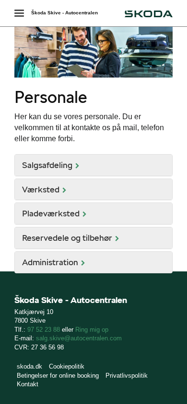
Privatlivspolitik (126, 375)
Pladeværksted (51, 213)
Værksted (40, 189)
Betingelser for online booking (58, 375)
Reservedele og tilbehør (67, 238)
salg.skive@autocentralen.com (79, 338)
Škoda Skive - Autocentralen (64, 12)
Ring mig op (91, 329)
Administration (50, 262)
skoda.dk (29, 366)
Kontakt (27, 384)
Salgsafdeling (47, 165)
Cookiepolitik (66, 366)
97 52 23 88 (43, 329)
